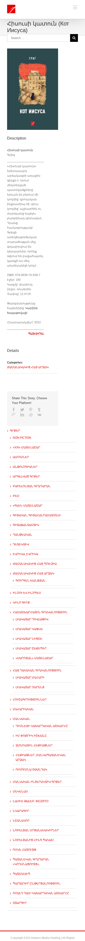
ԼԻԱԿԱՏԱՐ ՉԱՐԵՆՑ (30, 687)
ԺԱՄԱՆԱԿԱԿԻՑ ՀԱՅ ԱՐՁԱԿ (28, 367)
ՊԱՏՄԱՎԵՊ (21, 873)
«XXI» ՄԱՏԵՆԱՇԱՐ (26, 447)
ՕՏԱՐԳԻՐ (20, 903)
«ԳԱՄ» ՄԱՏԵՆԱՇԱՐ (27, 505)
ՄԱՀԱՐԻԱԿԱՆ (23, 709)
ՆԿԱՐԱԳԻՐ (21, 811)
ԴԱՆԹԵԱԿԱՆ (22, 534)
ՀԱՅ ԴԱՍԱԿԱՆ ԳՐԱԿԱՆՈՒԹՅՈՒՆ (37, 670)
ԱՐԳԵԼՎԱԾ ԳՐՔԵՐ (26, 476)
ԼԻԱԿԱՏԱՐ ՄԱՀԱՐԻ (30, 677)
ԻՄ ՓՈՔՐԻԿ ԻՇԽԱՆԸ (31, 735)
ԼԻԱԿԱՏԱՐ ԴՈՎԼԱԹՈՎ (32, 619)
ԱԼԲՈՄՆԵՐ (21, 457)
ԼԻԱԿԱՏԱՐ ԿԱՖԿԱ (29, 629)
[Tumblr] (39, 409)
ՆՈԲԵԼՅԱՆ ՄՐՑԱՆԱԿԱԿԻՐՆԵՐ (36, 830)
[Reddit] (31, 414)
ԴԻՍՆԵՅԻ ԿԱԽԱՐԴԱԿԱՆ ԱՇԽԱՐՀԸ (42, 726)
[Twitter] (22, 409)
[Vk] (39, 414)
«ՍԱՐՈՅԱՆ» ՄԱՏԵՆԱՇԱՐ (34, 658)
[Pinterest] (31, 409)
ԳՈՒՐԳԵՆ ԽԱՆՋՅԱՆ (31, 580)
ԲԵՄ (16, 496)
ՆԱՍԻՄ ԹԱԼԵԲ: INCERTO (30, 801)
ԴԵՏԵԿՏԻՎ (21, 544)
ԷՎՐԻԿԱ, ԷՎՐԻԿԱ (25, 554)
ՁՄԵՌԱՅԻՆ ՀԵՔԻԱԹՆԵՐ (34, 745)
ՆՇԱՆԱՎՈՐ (21, 820)
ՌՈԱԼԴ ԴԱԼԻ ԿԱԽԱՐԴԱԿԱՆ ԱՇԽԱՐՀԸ (41, 893)
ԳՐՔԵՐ (15, 430)
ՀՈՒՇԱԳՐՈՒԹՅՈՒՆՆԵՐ (30, 699)
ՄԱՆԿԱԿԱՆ (21, 719)
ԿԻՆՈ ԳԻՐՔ (21, 602)
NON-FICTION (22, 437)
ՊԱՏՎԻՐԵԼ (36, 333)
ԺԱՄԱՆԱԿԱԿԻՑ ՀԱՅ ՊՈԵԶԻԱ (35, 563)
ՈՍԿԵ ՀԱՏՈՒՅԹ (24, 849)
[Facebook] (14, 409)
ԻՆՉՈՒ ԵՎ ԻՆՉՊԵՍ (27, 593)
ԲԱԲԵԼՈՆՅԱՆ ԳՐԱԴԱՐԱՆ (32, 486)
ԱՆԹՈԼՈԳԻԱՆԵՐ (25, 466)
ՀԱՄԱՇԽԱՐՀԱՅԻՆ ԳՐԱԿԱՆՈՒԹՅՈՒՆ (40, 612)
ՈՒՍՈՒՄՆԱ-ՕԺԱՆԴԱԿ (31, 769)
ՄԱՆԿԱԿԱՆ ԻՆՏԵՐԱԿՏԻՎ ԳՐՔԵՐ (37, 781)
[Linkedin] (22, 414)
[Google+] (14, 414)
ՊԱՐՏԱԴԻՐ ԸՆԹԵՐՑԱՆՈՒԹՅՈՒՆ (36, 883)
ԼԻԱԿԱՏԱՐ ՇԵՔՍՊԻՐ (31, 648)
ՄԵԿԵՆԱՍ (20, 791)
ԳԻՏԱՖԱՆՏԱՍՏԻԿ (26, 525)
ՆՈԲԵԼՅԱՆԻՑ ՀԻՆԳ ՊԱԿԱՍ (33, 840)
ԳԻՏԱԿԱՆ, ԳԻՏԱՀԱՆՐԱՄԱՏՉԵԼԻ (37, 515)
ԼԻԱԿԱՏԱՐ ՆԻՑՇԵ (29, 638)
